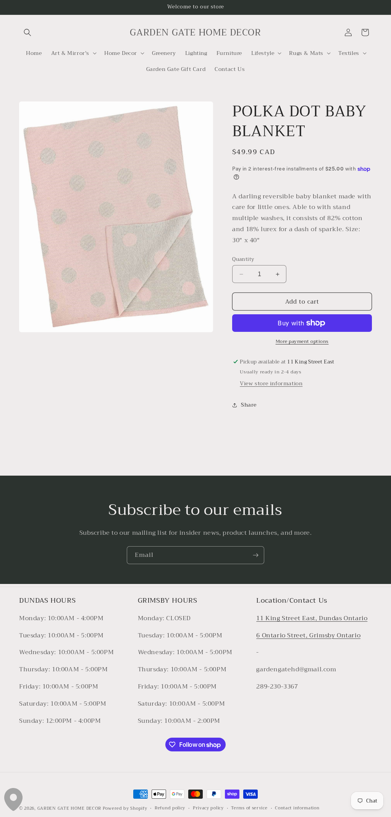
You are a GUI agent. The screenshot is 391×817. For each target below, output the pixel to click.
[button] (27, 32)
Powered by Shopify (125, 808)
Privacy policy (208, 808)
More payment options (302, 341)
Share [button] (248, 404)
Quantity (243, 259)
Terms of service (249, 808)
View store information (271, 383)
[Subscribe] (255, 555)
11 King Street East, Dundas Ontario (311, 618)
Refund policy (170, 808)
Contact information (297, 808)
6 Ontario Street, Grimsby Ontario (308, 635)
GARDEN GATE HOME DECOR (69, 808)
